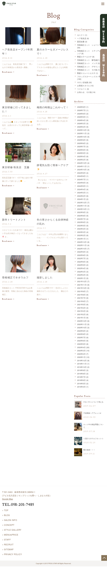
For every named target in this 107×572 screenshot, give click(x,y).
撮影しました (45, 277)
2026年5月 (81, 117)
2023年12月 (82, 202)
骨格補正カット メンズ (87, 63)
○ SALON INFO (9, 520)
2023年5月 (81, 225)
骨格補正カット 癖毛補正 (88, 60)
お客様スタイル (83, 85)
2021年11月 (82, 284)
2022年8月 (81, 255)
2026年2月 (81, 126)
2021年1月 (81, 317)
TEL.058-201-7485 (18, 504)
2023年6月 (81, 222)
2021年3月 (81, 311)
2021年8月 (81, 294)
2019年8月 (81, 373)
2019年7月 (81, 377)
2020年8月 (81, 334)
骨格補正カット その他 (87, 69)
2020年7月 (81, 337)
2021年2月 (81, 314)
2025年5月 (81, 153)
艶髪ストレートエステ (86, 73)
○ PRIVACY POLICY (12, 554)
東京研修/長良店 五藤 (15, 167)
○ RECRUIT (8, 544)
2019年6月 (81, 380)
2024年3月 (81, 192)
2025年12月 (82, 130)
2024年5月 (81, 186)
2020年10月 (82, 327)
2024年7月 (81, 179)
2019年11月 (82, 363)
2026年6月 (81, 113)
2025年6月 (81, 149)
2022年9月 (81, 251)
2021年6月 (81, 301)
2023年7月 (81, 219)
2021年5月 (81, 304)
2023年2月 (81, 235)
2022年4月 (81, 268)
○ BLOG (6, 515)
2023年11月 (82, 205)
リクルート (81, 89)
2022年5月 (81, 265)
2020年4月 (81, 347)
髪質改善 (80, 41)
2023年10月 (82, 209)
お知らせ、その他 (84, 92)
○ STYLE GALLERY (11, 529)
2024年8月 (81, 176)
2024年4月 (81, 189)
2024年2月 (81, 196)
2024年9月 (81, 173)
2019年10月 (82, 367)
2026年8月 (81, 107)
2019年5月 (81, 383)
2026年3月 (81, 123)
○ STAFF (6, 539)
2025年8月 (81, 143)
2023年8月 (81, 215)
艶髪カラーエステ (84, 56)
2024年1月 (81, 199)
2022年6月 (81, 261)
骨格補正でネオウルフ (15, 277)
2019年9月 (81, 370)
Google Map (7, 499)
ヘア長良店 (81, 38)
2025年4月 (81, 156)
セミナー (80, 35)
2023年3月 (81, 232)
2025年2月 (81, 159)
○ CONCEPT (8, 525)
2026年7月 (81, 110)
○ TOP (5, 510)
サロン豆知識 (82, 82)
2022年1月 (81, 278)
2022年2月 (81, 274)
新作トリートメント (14, 219)
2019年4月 (81, 386)
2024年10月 (82, 169)
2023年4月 (81, 228)
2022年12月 (82, 242)
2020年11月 (82, 324)
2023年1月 (81, 238)
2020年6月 (81, 340)
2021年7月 (81, 298)
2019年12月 (82, 360)
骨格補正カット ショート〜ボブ (90, 45)
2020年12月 (82, 321)
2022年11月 (82, 245)
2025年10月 (82, 136)
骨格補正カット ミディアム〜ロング (90, 52)
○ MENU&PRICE (10, 534)
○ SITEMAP (8, 549)
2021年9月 (81, 291)
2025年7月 (81, 146)
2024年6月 (81, 182)
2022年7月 (81, 258)
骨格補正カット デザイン (88, 66)
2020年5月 (81, 344)
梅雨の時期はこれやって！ (53, 107)
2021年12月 (82, 281)
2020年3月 (81, 350)
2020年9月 (81, 331)
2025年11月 (82, 133)
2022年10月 (82, 248)
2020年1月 (81, 357)
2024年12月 (82, 163)
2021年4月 (81, 307)
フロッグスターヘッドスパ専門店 (90, 76)
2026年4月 (81, 120)
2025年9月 (81, 140)
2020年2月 (81, 354)
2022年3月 (81, 271)
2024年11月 (82, 166)
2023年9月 (81, 212)
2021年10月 (82, 288)
